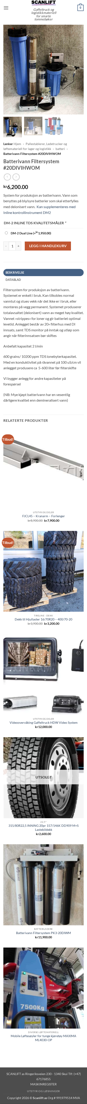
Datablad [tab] (13, 279)
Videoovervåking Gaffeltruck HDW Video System (44, 722)
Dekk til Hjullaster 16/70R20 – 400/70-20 (43, 619)
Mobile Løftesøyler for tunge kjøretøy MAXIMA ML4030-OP (43, 1038)
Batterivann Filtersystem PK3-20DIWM (43, 933)
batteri (60, 149)
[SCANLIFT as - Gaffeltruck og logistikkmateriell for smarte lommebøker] (43, 2)
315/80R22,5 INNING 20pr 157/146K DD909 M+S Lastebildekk (43, 827)
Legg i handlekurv (48, 246)
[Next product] (7, 177)
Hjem (17, 144)
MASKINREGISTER (43, 1084)
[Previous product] (15, 177)
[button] (6, 7)
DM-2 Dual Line (31, 233)
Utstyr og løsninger (43, 1091)
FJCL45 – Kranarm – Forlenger (43, 516)
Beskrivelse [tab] (15, 272)
